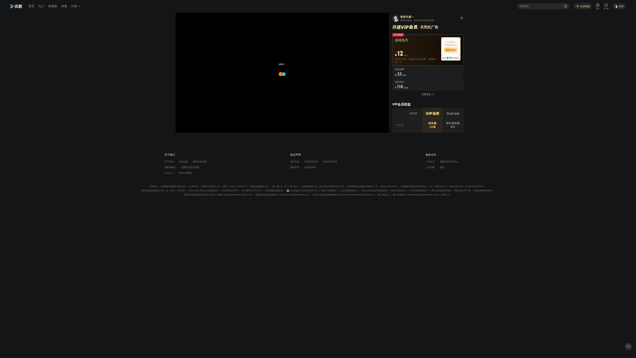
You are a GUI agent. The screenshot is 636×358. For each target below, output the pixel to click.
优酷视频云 (170, 167)
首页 (31, 6)
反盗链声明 (310, 167)
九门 (41, 6)
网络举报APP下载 (463, 190)
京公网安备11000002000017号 (304, 190)
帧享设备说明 (200, 161)
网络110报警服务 (329, 190)
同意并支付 (451, 50)
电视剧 (52, 6)
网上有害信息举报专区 (441, 190)
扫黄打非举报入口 (399, 190)
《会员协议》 (451, 42)
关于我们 (169, 161)
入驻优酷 (430, 167)
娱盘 (442, 167)
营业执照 (153, 186)
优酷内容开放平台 (449, 161)
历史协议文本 (311, 161)
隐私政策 (294, 167)
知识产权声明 (330, 161)
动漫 (64, 6)
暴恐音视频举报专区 (483, 190)
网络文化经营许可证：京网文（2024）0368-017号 (224, 186)
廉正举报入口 (384, 195)
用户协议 (294, 161)
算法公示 (446, 195)
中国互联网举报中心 (419, 190)
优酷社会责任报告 (190, 167)
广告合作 (430, 161)
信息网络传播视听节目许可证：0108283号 (180, 186)
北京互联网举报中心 (349, 190)
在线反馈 (183, 161)
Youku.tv (168, 173)
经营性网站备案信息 (274, 190)
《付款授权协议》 (451, 45)
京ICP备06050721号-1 (251, 190)
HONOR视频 (185, 173)
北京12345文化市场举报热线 (374, 190)
